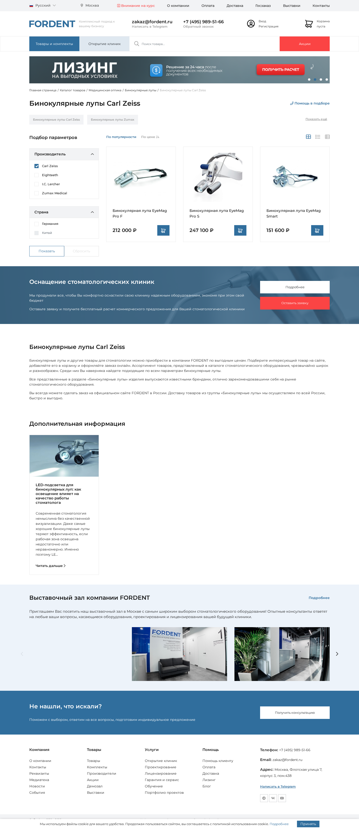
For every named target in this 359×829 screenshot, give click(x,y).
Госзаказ (263, 5)
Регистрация (268, 26)
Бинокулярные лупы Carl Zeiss (56, 119)
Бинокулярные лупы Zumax (112, 119)
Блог (206, 786)
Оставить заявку (294, 303)
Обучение (154, 786)
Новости (37, 786)
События (37, 792)
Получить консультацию (295, 712)
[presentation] (22, 654)
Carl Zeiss (50, 166)
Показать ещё (316, 119)
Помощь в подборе (312, 103)
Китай (47, 233)
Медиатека (39, 780)
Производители (101, 773)
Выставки (291, 5)
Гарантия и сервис (162, 780)
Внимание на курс (137, 5)
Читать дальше (50, 566)
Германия (50, 224)
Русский (43, 5)
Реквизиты (39, 773)
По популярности (121, 137)
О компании (178, 5)
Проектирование (160, 767)
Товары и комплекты (54, 44)
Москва (91, 5)
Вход (262, 21)
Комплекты (97, 767)
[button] (309, 79)
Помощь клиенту (217, 761)
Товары (93, 761)
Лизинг (209, 780)
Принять (308, 824)
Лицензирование (161, 773)
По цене (148, 137)
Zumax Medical (54, 193)
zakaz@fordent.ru (152, 21)
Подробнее (295, 287)
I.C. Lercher (51, 184)
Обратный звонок (198, 26)
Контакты (321, 5)
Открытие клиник (104, 44)
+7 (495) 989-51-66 (203, 21)
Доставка (235, 5)
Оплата (207, 5)
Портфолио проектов (164, 792)
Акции (305, 44)
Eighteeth (50, 175)
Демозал (95, 786)
